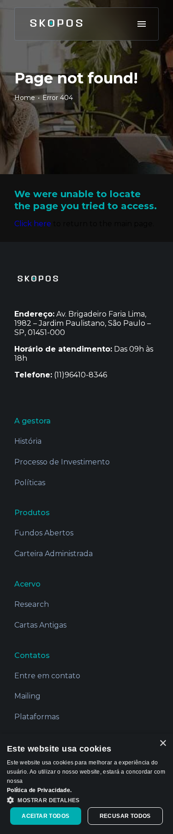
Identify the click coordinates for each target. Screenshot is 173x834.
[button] (86, 799)
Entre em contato (47, 675)
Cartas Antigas (40, 625)
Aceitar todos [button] (45, 816)
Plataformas (36, 716)
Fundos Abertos (43, 533)
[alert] (86, 784)
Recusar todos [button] (125, 816)
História (28, 441)
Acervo (27, 584)
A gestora (32, 421)
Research (31, 604)
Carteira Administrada (53, 553)
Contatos (32, 655)
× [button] (162, 743)
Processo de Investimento (62, 462)
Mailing (27, 696)
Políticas (29, 482)
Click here (32, 223)
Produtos (32, 512)
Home (24, 98)
